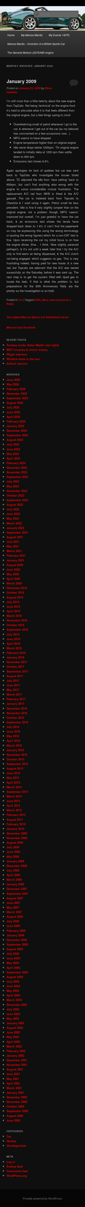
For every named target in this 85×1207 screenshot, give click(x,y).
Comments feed (17, 1171)
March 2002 (14, 1046)
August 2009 (15, 842)
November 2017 (17, 662)
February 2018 (16, 653)
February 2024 (16, 463)
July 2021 (13, 542)
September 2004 (17, 972)
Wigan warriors (17, 354)
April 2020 (13, 579)
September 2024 (17, 435)
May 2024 (13, 454)
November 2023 (17, 472)
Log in (11, 1162)
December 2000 (17, 1097)
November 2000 (17, 1102)
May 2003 (13, 1018)
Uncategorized (16, 1145)
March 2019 (14, 616)
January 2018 (15, 657)
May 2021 (13, 546)
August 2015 (15, 768)
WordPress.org (17, 1175)
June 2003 (13, 1014)
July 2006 (13, 921)
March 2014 (14, 796)
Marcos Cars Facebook (21, 327)
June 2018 (13, 639)
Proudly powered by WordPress (42, 1198)
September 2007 (17, 893)
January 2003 (15, 1023)
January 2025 (15, 426)
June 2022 (13, 514)
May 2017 (13, 690)
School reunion (17, 363)
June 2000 (13, 1120)
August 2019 (15, 597)
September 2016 (17, 722)
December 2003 (17, 1005)
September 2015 (17, 764)
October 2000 (15, 1106)
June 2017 (13, 685)
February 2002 (16, 1051)
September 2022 (17, 500)
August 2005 (15, 949)
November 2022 (17, 491)
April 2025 (13, 417)
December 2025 (17, 393)
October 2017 (15, 666)
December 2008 (17, 866)
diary (45, 300)
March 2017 (14, 694)
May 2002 (13, 1037)
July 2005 (13, 953)
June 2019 (13, 606)
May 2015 (13, 778)
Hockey (11, 1141)
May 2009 (13, 856)
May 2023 (13, 486)
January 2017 (15, 703)
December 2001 (17, 1060)
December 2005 (17, 940)
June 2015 (13, 773)
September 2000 (17, 1111)
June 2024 (13, 449)
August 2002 (15, 1028)
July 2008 (13, 870)
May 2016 (13, 736)
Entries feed (15, 1166)
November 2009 (17, 838)
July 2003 (13, 1009)
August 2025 (15, 403)
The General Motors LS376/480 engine (30, 52)
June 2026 (13, 380)
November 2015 (17, 755)
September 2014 (17, 792)
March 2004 (14, 1000)
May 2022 (13, 518)
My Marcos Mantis (31, 35)
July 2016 (13, 727)
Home (11, 35)
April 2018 (13, 643)
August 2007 (15, 898)
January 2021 (15, 560)
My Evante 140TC (59, 35)
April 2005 (13, 968)
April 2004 (13, 995)
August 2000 (15, 1116)
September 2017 (17, 671)
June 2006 (13, 926)
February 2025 (16, 421)
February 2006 (16, 930)
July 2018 (13, 634)
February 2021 (16, 555)
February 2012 (16, 815)
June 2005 (13, 958)
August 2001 (15, 1069)
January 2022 (15, 528)
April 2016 (13, 740)
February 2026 (16, 389)
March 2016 (14, 745)
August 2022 (15, 504)
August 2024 (15, 440)
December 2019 (17, 588)
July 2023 (13, 481)
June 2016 (13, 731)
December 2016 (17, 708)
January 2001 (15, 1092)
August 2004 (15, 977)
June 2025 (13, 412)
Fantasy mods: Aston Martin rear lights (33, 345)
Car (20, 300)
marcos (54, 300)
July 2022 (13, 509)
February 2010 (16, 824)
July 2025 (13, 407)
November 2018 (17, 620)
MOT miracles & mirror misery (27, 350)
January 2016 (15, 750)
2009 (37, 300)
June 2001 (13, 1074)
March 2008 (14, 879)
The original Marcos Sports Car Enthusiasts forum (38, 317)
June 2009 (13, 852)
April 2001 (13, 1083)
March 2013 (14, 810)
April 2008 (13, 875)
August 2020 (15, 565)
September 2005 (17, 944)
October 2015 (15, 759)
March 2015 (14, 787)
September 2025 (17, 398)
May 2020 (13, 574)
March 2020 (14, 583)
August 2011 (15, 819)
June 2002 (13, 1032)
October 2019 (15, 592)
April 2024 (13, 458)
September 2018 (17, 629)
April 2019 (13, 611)
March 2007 (14, 912)
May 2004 (13, 991)
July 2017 (13, 680)
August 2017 (15, 676)
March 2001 (14, 1088)
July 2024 (13, 444)
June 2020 (13, 569)
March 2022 (14, 523)
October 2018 (15, 625)
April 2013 (13, 805)
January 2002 (15, 1055)
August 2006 (15, 916)
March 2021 (14, 551)
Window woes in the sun (23, 359)
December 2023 (17, 467)
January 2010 (15, 829)
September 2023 (17, 477)
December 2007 (17, 889)
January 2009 (21, 81)
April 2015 (13, 782)
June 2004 (13, 986)
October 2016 (15, 717)
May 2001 (13, 1079)
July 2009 (13, 847)
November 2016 (17, 713)
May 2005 (13, 963)
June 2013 (13, 801)
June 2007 (13, 903)
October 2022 (15, 495)
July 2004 (13, 981)
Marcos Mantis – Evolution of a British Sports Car (36, 44)
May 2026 (13, 384)
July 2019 (13, 602)
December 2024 (17, 430)
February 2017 (16, 699)
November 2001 (17, 1065)
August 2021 (15, 537)
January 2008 (15, 884)
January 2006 (15, 935)
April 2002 (13, 1042)
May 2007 (13, 907)
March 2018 (14, 648)
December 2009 (17, 833)
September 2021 (17, 532)
